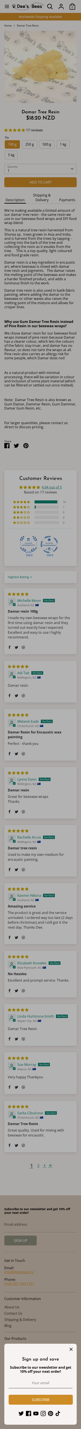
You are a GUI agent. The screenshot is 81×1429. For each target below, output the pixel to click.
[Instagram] (43, 1413)
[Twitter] (21, 1413)
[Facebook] (28, 1413)
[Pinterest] (50, 1413)
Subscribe (41, 1399)
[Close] (71, 1349)
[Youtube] (35, 1413)
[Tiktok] (57, 1413)
